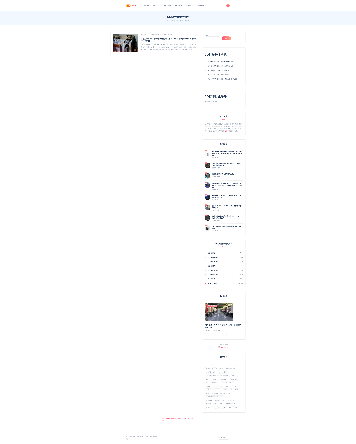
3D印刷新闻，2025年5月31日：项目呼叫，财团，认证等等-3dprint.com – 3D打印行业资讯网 (227, 185)
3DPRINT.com (217, 365)
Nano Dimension (225, 386)
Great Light (212, 279)
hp (207, 382)
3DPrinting (227, 365)
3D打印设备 (178, 5)
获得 (230, 407)
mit (216, 386)
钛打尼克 (146, 5)
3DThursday (209, 368)
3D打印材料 (200, 5)
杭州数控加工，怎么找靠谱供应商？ (219, 70)
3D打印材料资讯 (213, 262)
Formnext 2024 (233, 379)
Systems (217, 389)
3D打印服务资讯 (213, 257)
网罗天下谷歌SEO (183, 418)
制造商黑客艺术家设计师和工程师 (215, 400)
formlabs (214, 379)
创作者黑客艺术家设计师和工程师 (221, 393)
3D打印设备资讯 (213, 275)
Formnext (223, 379)
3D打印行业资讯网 (211, 375)
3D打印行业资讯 (154, 34)
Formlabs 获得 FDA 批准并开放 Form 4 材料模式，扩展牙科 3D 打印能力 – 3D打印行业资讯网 (227, 153)
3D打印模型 (212, 266)
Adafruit (234, 375)
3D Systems (237, 365)
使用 (207, 393)
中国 (236, 389)
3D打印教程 (189, 5)
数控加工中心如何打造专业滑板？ (218, 75)
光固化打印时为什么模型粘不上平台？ (224, 174)
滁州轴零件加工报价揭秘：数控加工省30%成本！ (223, 79)
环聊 (219, 407)
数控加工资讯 (212, 283)
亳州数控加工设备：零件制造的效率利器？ (221, 62)
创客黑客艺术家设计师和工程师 (214, 397)
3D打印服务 (167, 5)
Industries (214, 382)
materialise (209, 386)
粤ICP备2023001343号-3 (169, 418)
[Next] (225, 334)
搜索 (206, 35)
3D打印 (227, 131)
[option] (224, 317)
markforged (229, 382)
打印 (221, 404)
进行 (236, 407)
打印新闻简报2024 (230, 404)
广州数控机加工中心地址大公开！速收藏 (220, 66)
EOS (207, 379)
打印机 (208, 407)
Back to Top (224, 438)
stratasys (208, 389)
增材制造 (208, 404)
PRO (235, 386)
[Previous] (222, 334)
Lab (221, 382)
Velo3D (225, 389)
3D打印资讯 (156, 5)
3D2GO (208, 365)
